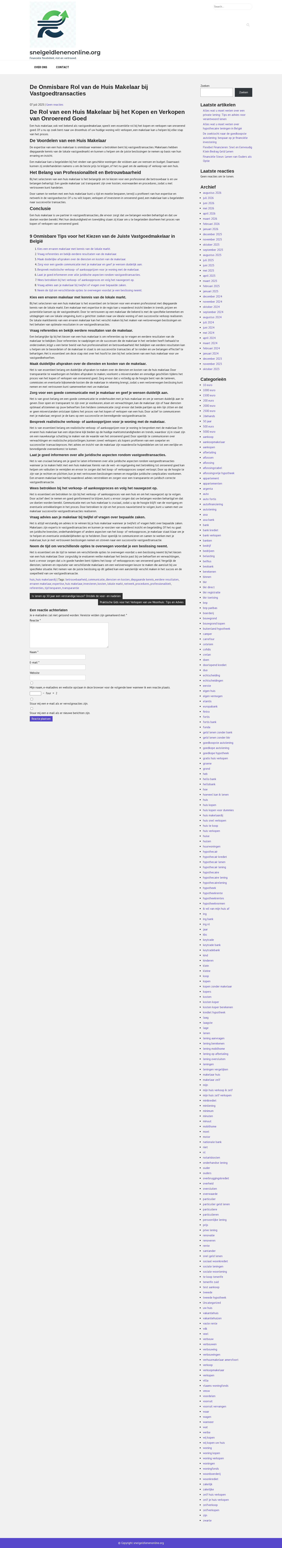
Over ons (40, 67)
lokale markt (115, 584)
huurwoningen (211, 846)
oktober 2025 (211, 244)
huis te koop (210, 825)
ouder (206, 1168)
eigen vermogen (213, 696)
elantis (207, 701)
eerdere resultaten (167, 579)
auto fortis (209, 499)
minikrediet (209, 1100)
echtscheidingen (213, 680)
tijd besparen (53, 588)
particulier (209, 1199)
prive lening (210, 1230)
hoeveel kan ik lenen (216, 794)
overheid (208, 1183)
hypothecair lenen (214, 862)
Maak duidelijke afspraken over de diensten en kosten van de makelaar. (81, 259)
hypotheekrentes (213, 898)
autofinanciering (213, 504)
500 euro (208, 426)
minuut (207, 1121)
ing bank (208, 919)
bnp (205, 603)
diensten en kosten (118, 579)
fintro (206, 711)
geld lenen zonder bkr (216, 737)
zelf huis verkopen (214, 1494)
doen (206, 660)
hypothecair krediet (215, 857)
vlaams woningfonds (215, 1385)
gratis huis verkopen (215, 758)
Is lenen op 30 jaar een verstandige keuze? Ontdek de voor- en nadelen (76, 596)
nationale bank (212, 1142)
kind (205, 955)
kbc (205, 934)
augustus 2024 (212, 317)
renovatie (209, 1235)
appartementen (212, 483)
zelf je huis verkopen (216, 1500)
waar (206, 1411)
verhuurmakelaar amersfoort (220, 1360)
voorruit (208, 1401)
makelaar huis (211, 1074)
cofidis (207, 649)
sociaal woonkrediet (215, 1261)
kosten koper (211, 1002)
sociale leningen (213, 1266)
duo (205, 670)
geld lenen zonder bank (217, 732)
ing (205, 914)
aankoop (208, 437)
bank (206, 525)
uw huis (207, 1308)
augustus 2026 (212, 193)
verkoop (208, 1365)
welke (206, 1432)
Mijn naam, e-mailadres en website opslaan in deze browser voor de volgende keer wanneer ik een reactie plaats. (100, 687)
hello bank (209, 779)
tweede (207, 1292)
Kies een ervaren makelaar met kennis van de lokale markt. (74, 249)
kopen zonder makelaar (217, 986)
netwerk (129, 584)
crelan (207, 654)
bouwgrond (210, 618)
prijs (205, 1225)
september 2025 (213, 250)
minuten (208, 1116)
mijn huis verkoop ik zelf (218, 1090)
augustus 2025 (212, 255)
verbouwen (210, 1344)
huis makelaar (73, 584)
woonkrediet (210, 1479)
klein (206, 965)
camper (207, 634)
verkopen (208, 1375)
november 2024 (212, 301)
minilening (209, 1105)
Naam (34, 652)
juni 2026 (208, 203)
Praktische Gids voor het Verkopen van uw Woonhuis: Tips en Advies (142, 602)
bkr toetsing (210, 597)
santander (209, 1251)
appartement (211, 478)
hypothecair (210, 851)
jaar (205, 929)
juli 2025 (208, 260)
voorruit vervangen (214, 1406)
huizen (207, 841)
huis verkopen (211, 831)
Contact (62, 67)
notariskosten (211, 1157)
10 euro (207, 385)
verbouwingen (211, 1354)
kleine (206, 971)
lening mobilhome (214, 1048)
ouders (207, 1173)
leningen (208, 1064)
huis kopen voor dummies (218, 810)
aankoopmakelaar (214, 442)
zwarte (207, 1520)
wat (205, 1427)
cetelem (208, 644)
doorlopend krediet (215, 665)
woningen (209, 1463)
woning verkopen (213, 1458)
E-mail (34, 662)
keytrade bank (212, 945)
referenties (37, 588)
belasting (209, 556)
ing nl (206, 924)
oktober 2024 (211, 307)
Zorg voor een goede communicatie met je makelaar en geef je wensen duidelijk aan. (89, 264)
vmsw (206, 1391)
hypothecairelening (215, 883)
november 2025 (212, 239)
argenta (208, 488)
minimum (208, 1111)
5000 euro (209, 431)
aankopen (209, 447)
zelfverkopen (211, 1510)
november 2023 (212, 364)
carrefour (208, 639)
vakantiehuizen (212, 1318)
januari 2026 (210, 229)
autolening (209, 509)
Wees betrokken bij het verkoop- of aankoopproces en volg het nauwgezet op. (85, 280)
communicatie (96, 579)
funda (206, 727)
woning (207, 1448)
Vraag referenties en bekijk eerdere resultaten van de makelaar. (77, 254)
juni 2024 (208, 327)
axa (205, 514)
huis (32, 579)
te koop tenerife (213, 1277)
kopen (206, 981)
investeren (89, 584)
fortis (206, 717)
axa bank (208, 520)
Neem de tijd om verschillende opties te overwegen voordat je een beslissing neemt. (89, 290)
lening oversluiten (214, 1059)
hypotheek (209, 888)
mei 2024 (208, 333)
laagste (208, 1023)
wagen (207, 1417)
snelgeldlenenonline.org (65, 52)
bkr (205, 582)
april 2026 (209, 213)
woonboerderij (212, 1474)
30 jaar (207, 421)
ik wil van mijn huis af (216, 908)
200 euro (208, 400)
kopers (207, 991)
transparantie (70, 588)
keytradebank (211, 950)
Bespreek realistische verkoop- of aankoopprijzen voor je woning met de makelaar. (88, 269)
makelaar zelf (211, 1080)
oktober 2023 (211, 369)
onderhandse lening (215, 1163)
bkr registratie (211, 592)
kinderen (208, 960)
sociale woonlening (215, 1271)
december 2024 (212, 296)
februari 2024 (211, 348)
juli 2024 (208, 322)
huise (206, 836)
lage (206, 1028)
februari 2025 (211, 286)
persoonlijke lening (215, 1220)
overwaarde (210, 1194)
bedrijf (207, 545)
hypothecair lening (214, 867)
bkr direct (209, 587)
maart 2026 (210, 218)
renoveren (209, 1240)
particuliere (210, 1209)
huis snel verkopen (214, 820)
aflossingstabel (212, 468)
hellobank (209, 784)
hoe (205, 789)
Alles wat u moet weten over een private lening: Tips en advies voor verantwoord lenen (224, 115)
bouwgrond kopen (214, 623)
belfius (207, 561)
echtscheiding (211, 675)
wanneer (208, 1422)
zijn (205, 1515)
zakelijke (208, 1489)
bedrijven (208, 551)
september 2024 (213, 312)
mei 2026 (208, 208)
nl (204, 1152)
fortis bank (209, 722)
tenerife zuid (211, 1282)
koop (206, 976)
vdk (205, 1328)
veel (205, 1334)
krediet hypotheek (214, 1012)
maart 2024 (210, 343)
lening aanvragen (213, 1038)
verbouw (208, 1339)
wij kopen (209, 1437)
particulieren (211, 1214)
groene (207, 763)
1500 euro (209, 395)
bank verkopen (212, 535)
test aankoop (211, 1287)
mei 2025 (208, 270)
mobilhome (209, 1126)
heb (205, 774)
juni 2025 (208, 265)
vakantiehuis (211, 1313)
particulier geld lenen (216, 1204)
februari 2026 (211, 224)
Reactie (35, 620)
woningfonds (211, 1468)
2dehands (209, 416)
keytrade (208, 940)
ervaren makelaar (40, 584)
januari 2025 (210, 291)
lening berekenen (213, 1043)
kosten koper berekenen (218, 1007)
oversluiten (210, 1188)
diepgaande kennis (142, 579)
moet (206, 1131)
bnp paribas (210, 608)
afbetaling (209, 452)
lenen (206, 1033)
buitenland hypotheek (216, 628)
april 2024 (209, 338)
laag (206, 1017)
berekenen (209, 571)
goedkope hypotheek (216, 753)
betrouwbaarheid (76, 579)
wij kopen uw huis (214, 1442)
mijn (205, 1085)
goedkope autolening (216, 748)
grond (206, 768)
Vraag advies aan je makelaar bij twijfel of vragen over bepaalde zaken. (81, 285)
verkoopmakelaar (213, 1370)
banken (207, 540)
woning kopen (211, 1453)
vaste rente (210, 1323)
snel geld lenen (213, 1256)
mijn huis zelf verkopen (217, 1095)
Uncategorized (212, 1302)
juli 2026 (208, 198)
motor (206, 1137)
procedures (142, 584)
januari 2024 (210, 353)
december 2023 (212, 358)
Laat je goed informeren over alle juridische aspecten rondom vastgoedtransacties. (89, 275)
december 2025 (212, 234)
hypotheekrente (213, 893)
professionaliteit (160, 584)
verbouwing (210, 1349)
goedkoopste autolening (218, 743)
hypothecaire (211, 872)
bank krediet (210, 530)
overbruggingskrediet (216, 1178)
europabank (210, 706)
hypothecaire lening (215, 877)
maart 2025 (210, 281)
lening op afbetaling (215, 1054)
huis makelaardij (46, 579)
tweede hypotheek (214, 1297)
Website (35, 673)
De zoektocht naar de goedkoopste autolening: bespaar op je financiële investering (225, 138)
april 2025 (209, 275)
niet (205, 1147)
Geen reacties (54, 104)
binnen (207, 577)
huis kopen (209, 805)
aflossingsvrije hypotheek (218, 473)
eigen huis (209, 691)
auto (206, 494)
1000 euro (209, 390)
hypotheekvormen (214, 903)
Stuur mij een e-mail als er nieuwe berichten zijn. (60, 713)
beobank (208, 566)
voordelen (209, 1396)
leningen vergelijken (215, 1069)
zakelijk (207, 1484)
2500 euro (209, 411)
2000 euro (209, 405)
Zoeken (204, 86)
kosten (102, 584)
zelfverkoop (210, 1505)
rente (206, 1245)
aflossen (208, 457)
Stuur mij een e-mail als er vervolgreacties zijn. (59, 703)
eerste (207, 685)
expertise (58, 584)
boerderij (208, 613)
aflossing (208, 463)
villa (205, 1380)
